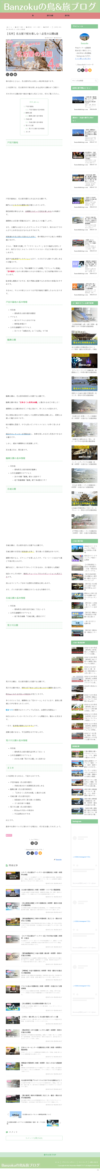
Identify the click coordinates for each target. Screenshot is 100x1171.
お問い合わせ (94, 1162)
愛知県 (10, 835)
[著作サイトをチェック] (28, 853)
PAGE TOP (50, 1155)
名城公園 (29, 119)
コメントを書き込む (34, 1138)
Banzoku (84, 43)
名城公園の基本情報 (36, 122)
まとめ (28, 132)
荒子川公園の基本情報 (36, 128)
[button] (15, 74)
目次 (31, 102)
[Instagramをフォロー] (36, 853)
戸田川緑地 (29, 106)
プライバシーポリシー (69, 1162)
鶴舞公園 (29, 113)
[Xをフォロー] (32, 853)
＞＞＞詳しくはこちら (83, 58)
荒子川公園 (29, 125)
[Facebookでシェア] (11, 74)
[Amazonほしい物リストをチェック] (40, 853)
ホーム (57, 1162)
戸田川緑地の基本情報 (36, 110)
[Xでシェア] (7, 74)
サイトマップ (83, 1162)
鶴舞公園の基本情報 (36, 116)
